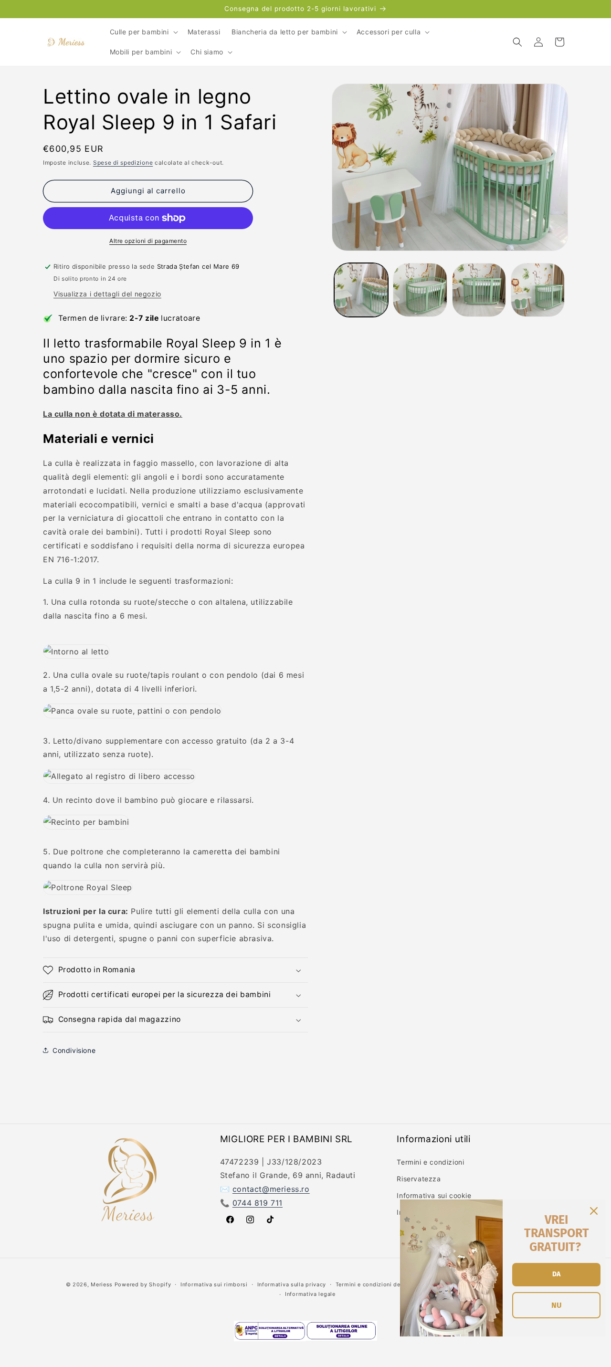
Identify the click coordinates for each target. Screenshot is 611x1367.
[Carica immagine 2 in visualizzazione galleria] (420, 290)
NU (556, 1305)
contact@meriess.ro (271, 1188)
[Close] (593, 1210)
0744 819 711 (257, 1202)
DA (556, 1274)
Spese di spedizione (123, 162)
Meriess (102, 1284)
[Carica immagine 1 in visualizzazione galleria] (361, 290)
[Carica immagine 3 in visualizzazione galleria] (479, 290)
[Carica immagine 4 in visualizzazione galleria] (538, 290)
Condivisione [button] (74, 1050)
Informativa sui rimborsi (214, 1284)
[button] (143, 32)
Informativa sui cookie (434, 1195)
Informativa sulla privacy (292, 1284)
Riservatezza (419, 1178)
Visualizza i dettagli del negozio (107, 294)
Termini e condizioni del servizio (381, 1284)
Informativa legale (310, 1294)
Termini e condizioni (430, 1161)
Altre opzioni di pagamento (148, 240)
